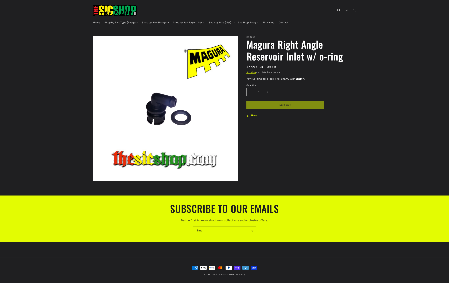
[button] (189, 22)
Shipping (251, 72)
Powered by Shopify (236, 274)
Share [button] (253, 115)
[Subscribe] (252, 231)
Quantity (251, 85)
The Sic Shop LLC (219, 274)
